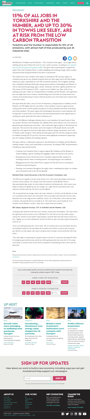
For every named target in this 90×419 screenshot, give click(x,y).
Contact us (7, 406)
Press (58, 3)
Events (65, 3)
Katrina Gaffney (31, 342)
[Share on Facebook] (65, 58)
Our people (7, 401)
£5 (23, 282)
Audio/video (39, 3)
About (72, 3)
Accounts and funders (10, 402)
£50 (38, 282)
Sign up (59, 378)
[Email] (75, 58)
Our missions (8, 399)
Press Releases (18, 10)
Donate (80, 3)
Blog (30, 3)
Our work (6, 397)
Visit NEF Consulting (53, 405)
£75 (43, 282)
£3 (24, 293)
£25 (33, 282)
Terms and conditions (10, 415)
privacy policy (52, 383)
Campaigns (50, 3)
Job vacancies (8, 404)
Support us (7, 408)
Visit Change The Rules (75, 407)
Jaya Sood (49, 342)
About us (9, 394)
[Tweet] (70, 58)
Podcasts (28, 320)
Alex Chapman (9, 342)
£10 (28, 282)
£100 (48, 282)
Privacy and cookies (25, 415)
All (25, 397)
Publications (21, 3)
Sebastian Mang (73, 345)
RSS (33, 415)
